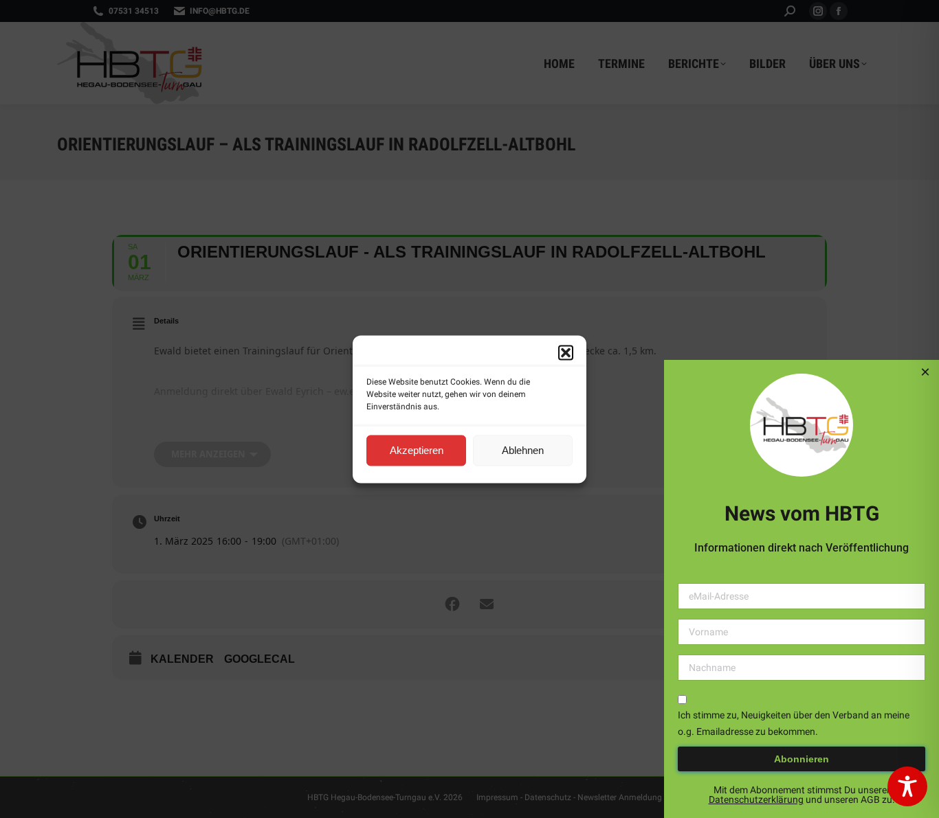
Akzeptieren (416, 450)
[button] (566, 352)
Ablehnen (523, 450)
